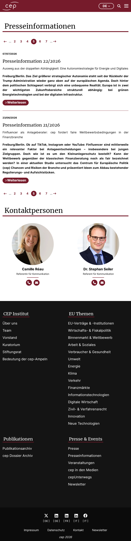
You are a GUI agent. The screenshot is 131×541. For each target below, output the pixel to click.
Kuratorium (11, 345)
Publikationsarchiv (17, 448)
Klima (72, 373)
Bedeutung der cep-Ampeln (25, 359)
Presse (73, 448)
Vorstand (10, 338)
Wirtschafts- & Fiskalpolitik (89, 330)
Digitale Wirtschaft (83, 402)
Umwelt (74, 359)
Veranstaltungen (81, 463)
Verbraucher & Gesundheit (89, 352)
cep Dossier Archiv (18, 456)
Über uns (10, 323)
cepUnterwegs (80, 477)
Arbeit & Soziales (82, 345)
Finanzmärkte (79, 388)
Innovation (76, 416)
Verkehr (74, 380)
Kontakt (78, 530)
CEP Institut (16, 313)
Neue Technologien (84, 423)
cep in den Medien (83, 470)
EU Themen (81, 313)
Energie (74, 366)
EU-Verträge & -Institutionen (91, 323)
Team (7, 330)
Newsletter (77, 484)
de (105, 6)
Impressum (31, 530)
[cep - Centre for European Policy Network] (11, 6)
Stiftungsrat (12, 352)
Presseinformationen (84, 456)
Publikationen (18, 439)
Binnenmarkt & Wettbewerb (90, 338)
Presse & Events (85, 439)
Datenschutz (56, 530)
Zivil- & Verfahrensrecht (87, 409)
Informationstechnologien (88, 395)
